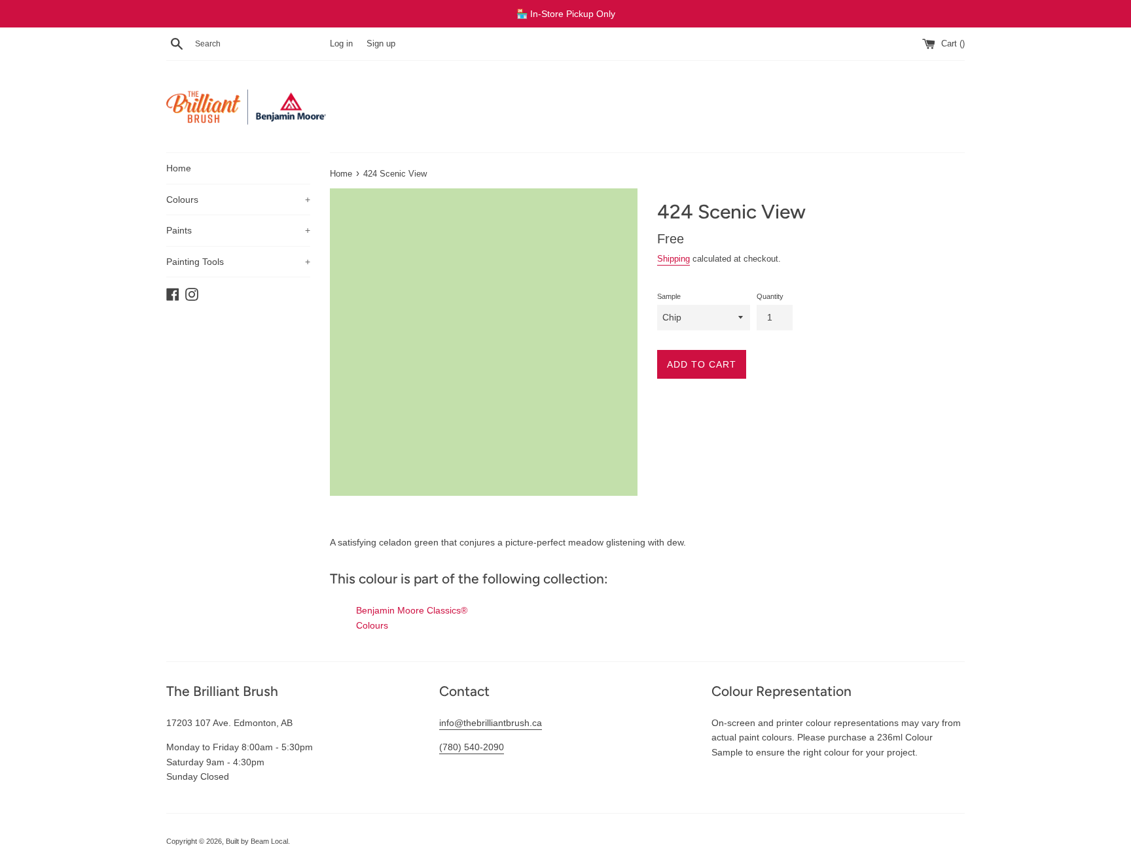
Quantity (770, 296)
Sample (669, 296)
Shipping (673, 259)
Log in (341, 43)
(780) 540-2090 (471, 747)
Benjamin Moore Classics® (411, 610)
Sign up (381, 43)
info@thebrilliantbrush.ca (490, 723)
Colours (238, 199)
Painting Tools (238, 261)
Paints (238, 230)
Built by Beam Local (257, 841)
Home (178, 168)
